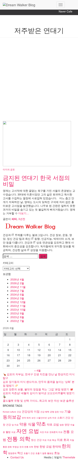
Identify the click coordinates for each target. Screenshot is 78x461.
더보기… (23, 213)
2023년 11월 (18, 306)
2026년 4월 (17, 279)
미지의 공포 (9, 169)
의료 (13, 432)
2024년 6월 (17, 294)
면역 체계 (26, 417)
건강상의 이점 (31, 411)
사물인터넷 (41, 417)
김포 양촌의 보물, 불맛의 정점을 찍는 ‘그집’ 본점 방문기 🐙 (38, 389)
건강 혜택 (44, 411)
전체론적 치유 (55, 432)
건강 (19, 411)
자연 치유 (44, 432)
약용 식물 (27, 424)
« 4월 (37, 370)
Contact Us (17, 457)
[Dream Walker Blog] (28, 4)
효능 (57, 453)
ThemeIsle (68, 457)
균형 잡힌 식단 (57, 411)
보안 (33, 417)
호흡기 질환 (40, 453)
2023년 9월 (17, 313)
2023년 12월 (18, 302)
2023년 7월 (17, 321)
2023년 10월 (18, 309)
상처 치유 (52, 417)
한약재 (56, 446)
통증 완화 (7, 446)
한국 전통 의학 (26, 446)
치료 (44, 440)
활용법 (50, 453)
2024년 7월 (17, 291)
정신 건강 (36, 440)
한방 (36, 446)
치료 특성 (51, 440)
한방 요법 (46, 446)
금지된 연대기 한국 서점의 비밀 (36, 180)
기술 (67, 411)
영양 (67, 424)
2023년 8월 (17, 317)
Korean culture (9, 411)
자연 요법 (27, 430)
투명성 (15, 446)
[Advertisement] (39, 80)
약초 (41, 423)
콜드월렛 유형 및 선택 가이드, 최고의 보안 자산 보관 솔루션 (38, 400)
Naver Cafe (65, 11)
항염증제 (12, 453)
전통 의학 (18, 438)
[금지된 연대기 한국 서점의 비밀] (37, 143)
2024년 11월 (18, 287)
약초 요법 (53, 424)
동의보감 (12, 417)
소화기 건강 (63, 417)
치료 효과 (63, 439)
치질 (72, 440)
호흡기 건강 (29, 453)
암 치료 (15, 424)
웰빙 (8, 432)
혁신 (20, 453)
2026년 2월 (17, 283)
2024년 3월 (17, 298)
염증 (62, 424)
